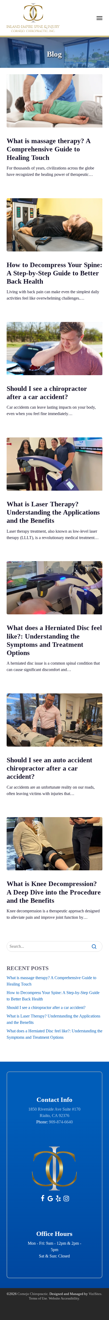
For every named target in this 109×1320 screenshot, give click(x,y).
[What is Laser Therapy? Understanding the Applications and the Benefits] (55, 464)
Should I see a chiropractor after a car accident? (46, 1007)
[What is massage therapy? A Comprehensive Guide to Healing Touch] (55, 100)
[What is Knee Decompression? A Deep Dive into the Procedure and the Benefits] (55, 843)
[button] (99, 17)
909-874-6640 (61, 1122)
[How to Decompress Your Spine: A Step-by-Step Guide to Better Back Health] (55, 224)
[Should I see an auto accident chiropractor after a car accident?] (55, 720)
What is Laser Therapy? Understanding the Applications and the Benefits (53, 1019)
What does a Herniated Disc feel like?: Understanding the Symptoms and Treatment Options (54, 1034)
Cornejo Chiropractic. (33, 1294)
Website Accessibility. (64, 1298)
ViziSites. (95, 1294)
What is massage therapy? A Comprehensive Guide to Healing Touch (51, 980)
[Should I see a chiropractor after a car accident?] (55, 348)
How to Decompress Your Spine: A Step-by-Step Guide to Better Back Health (53, 995)
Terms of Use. (38, 1298)
